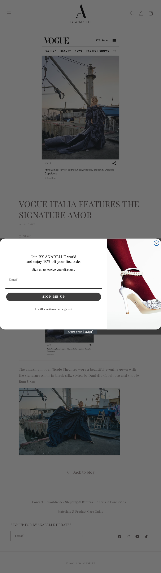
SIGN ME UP (53, 296)
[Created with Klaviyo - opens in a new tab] (80, 332)
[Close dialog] (156, 243)
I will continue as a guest (53, 309)
